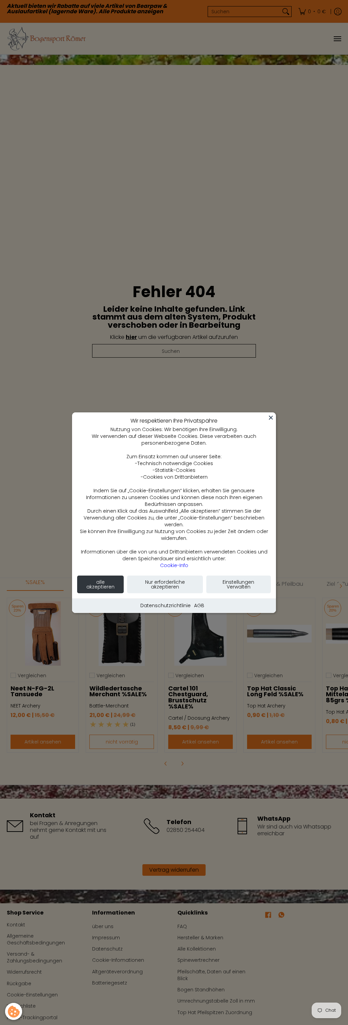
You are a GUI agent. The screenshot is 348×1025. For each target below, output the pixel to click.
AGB (199, 605)
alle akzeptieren (100, 584)
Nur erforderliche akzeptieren (165, 584)
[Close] (271, 417)
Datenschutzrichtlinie (165, 605)
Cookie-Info (174, 565)
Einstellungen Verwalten (238, 584)
